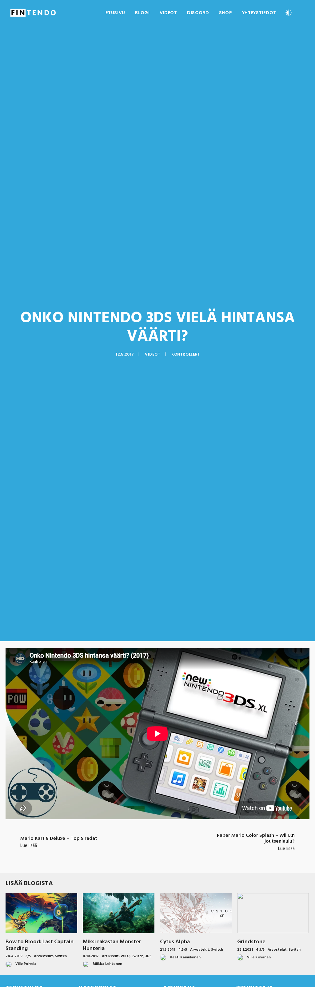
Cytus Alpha (175, 941)
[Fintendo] (33, 12)
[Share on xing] (181, 854)
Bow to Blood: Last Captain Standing (40, 945)
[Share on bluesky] (173, 854)
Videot (168, 13)
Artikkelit (110, 956)
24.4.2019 (14, 956)
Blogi (142, 13)
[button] (302, 12)
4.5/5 (182, 950)
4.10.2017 (91, 956)
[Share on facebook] (125, 854)
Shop (225, 13)
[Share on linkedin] (157, 854)
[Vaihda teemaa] (288, 13)
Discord (198, 13)
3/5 (28, 956)
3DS (148, 956)
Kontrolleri (185, 354)
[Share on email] (189, 854)
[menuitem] (115, 12)
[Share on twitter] (133, 854)
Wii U (125, 956)
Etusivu (115, 13)
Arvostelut (43, 956)
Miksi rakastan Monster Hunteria (112, 945)
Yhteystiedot (259, 13)
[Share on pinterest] (149, 854)
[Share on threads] (141, 854)
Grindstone (251, 941)
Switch (61, 956)
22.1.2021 (245, 950)
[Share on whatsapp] (165, 854)
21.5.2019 (167, 950)
